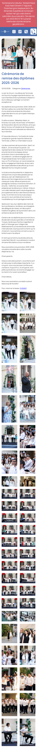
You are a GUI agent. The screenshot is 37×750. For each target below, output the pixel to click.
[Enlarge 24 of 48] (33, 528)
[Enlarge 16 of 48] (33, 479)
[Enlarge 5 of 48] (15, 338)
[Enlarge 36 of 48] (33, 601)
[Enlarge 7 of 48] (15, 368)
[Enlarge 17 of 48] (15, 492)
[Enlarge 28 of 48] (33, 552)
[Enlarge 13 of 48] (15, 453)
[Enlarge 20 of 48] (33, 504)
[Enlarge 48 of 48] (33, 721)
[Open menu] (14, 31)
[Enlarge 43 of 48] (15, 670)
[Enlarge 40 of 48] (33, 626)
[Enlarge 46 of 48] (33, 696)
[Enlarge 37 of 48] (15, 614)
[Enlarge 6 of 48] (33, 338)
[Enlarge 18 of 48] (33, 492)
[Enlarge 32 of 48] (33, 576)
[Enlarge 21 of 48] (15, 516)
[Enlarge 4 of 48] (33, 316)
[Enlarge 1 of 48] (15, 294)
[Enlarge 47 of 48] (15, 721)
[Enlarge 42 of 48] (33, 648)
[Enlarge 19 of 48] (15, 504)
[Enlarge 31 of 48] (15, 576)
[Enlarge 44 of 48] (33, 670)
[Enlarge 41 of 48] (15, 648)
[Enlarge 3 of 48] (15, 316)
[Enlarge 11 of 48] (15, 428)
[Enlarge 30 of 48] (33, 564)
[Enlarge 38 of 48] (33, 614)
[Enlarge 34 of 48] (33, 588)
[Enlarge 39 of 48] (15, 626)
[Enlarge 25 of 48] (15, 540)
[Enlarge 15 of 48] (15, 479)
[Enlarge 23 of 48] (15, 528)
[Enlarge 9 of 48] (15, 398)
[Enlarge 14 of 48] (33, 453)
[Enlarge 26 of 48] (33, 540)
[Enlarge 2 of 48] (33, 294)
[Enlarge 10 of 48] (33, 398)
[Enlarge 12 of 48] (33, 428)
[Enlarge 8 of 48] (33, 368)
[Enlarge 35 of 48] (15, 601)
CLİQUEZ (23, 288)
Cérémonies (25, 88)
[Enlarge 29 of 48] (15, 564)
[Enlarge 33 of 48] (15, 588)
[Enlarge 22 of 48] (33, 516)
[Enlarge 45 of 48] (15, 696)
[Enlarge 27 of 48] (15, 552)
